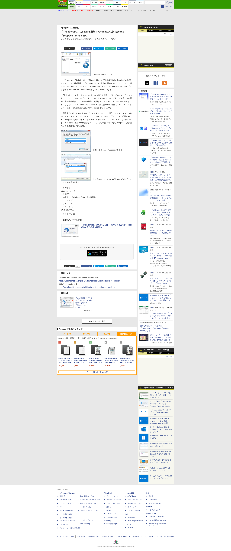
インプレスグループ (147, 536)
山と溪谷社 (107, 510)
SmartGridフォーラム (87, 496)
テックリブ (128, 524)
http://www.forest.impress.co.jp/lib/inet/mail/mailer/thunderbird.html (87, 287)
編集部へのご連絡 (108, 536)
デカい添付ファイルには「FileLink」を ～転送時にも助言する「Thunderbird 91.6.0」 (83, 302)
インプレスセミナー (86, 507)
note (112, 48)
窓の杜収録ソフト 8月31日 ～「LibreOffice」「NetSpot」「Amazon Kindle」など (154, 328)
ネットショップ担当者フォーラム (91, 500)
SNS (138, 10)
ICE (147, 493)
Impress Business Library (88, 503)
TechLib (130, 527)
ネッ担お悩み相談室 (66, 514)
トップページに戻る (97, 321)
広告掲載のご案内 (93, 536)
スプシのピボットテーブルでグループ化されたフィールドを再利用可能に (161, 111)
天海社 (151, 496)
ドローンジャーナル (66, 510)
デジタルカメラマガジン (67, 521)
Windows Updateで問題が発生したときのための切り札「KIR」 (160, 453)
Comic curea (153, 500)
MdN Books (131, 517)
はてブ (100, 48)
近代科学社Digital (112, 524)
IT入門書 (106, 334)
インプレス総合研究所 (67, 503)
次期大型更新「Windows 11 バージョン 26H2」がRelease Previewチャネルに (160, 403)
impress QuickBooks (155, 503)
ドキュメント (129, 10)
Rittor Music (108, 493)
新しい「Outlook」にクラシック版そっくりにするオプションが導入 (161, 429)
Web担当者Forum (65, 500)
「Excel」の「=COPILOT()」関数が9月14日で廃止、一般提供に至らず (161, 395)
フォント (152, 10)
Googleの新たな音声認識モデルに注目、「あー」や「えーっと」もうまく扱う (161, 197)
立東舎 (108, 507)
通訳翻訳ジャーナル (134, 503)
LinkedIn (124, 48)
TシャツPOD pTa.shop (156, 516)
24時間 (151, 31)
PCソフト (87, 334)
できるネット (64, 524)
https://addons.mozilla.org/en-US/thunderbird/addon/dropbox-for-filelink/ (89, 281)
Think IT (62, 496)
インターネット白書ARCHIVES (70, 528)
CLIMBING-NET (111, 517)
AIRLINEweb (132, 496)
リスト (78, 48)
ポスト (71, 48)
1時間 (142, 31)
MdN (126, 514)
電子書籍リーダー (126, 334)
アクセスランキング (151, 27)
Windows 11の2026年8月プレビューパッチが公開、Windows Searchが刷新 (160, 420)
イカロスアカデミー (134, 510)
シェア (88, 48)
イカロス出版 (129, 493)
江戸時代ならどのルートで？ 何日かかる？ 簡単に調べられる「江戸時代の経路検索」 (161, 177)
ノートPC (67, 334)
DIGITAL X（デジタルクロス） (90, 510)
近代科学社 (107, 521)
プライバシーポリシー (123, 536)
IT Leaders (63, 507)
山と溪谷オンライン (112, 513)
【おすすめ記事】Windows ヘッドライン (158, 388)
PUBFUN (149, 507)
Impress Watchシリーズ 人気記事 (157, 350)
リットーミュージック (113, 496)
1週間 (160, 31)
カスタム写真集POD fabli (157, 520)
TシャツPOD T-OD (113, 503)
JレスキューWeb (133, 507)
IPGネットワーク (151, 513)
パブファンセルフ (154, 510)
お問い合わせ (81, 536)
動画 (144, 10)
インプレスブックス (86, 520)
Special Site (148, 65)
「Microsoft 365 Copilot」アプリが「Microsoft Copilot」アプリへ (160, 412)
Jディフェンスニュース (135, 500)
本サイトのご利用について (65, 536)
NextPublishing (85, 524)
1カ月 (169, 31)
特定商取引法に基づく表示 (165, 536)
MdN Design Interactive (135, 521)
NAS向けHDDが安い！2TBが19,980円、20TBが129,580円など (161, 233)
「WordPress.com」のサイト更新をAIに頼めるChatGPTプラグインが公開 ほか (161, 96)
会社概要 (136, 536)
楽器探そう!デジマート (113, 500)
